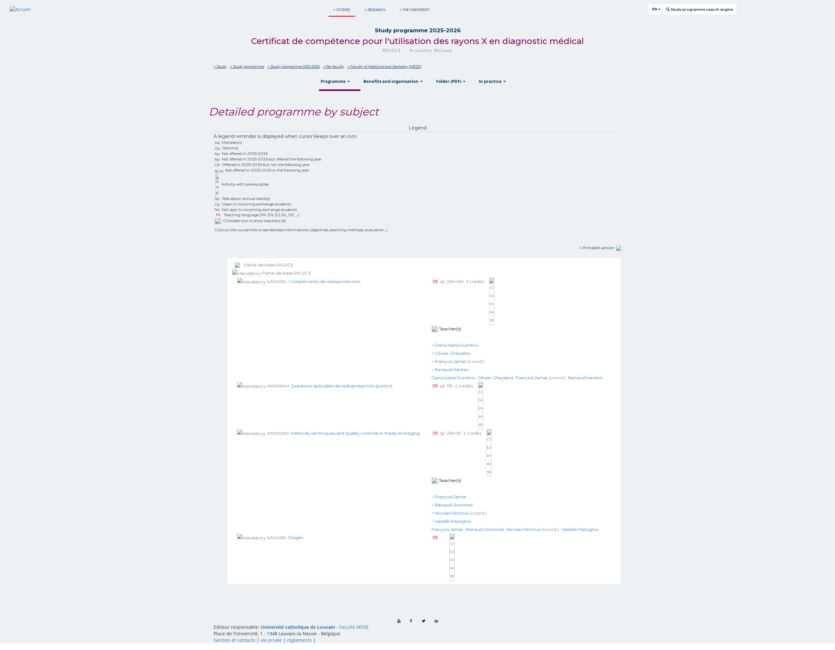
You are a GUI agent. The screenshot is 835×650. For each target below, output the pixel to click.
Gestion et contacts (234, 640)
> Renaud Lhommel (452, 504)
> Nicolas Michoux (450, 513)
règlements (299, 640)
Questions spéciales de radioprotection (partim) (341, 385)
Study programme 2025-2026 (418, 30)
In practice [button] (491, 81)
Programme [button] (334, 81)
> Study (220, 67)
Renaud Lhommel (485, 529)
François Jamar (532, 377)
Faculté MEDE (354, 627)
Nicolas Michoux (524, 529)
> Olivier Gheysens (451, 353)
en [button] (655, 9)
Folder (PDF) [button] (449, 81)
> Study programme (247, 67)
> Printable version (597, 248)
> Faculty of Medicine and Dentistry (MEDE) (384, 67)
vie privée (271, 640)
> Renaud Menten (450, 369)
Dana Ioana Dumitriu (453, 377)
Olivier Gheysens (495, 377)
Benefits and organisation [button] (391, 81)
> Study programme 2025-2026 (293, 67)
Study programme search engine (701, 9)
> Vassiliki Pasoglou (451, 521)
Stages (295, 537)
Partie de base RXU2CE (266, 264)
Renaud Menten (585, 377)
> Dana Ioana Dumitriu (455, 345)
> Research (375, 9)
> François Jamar (449, 361)
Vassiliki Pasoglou (580, 529)
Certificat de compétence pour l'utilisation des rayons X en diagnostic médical (417, 41)
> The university (415, 9)
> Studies (341, 9)
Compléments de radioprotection (324, 281)
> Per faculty (333, 67)
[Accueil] (20, 9)
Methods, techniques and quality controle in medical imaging (355, 433)
